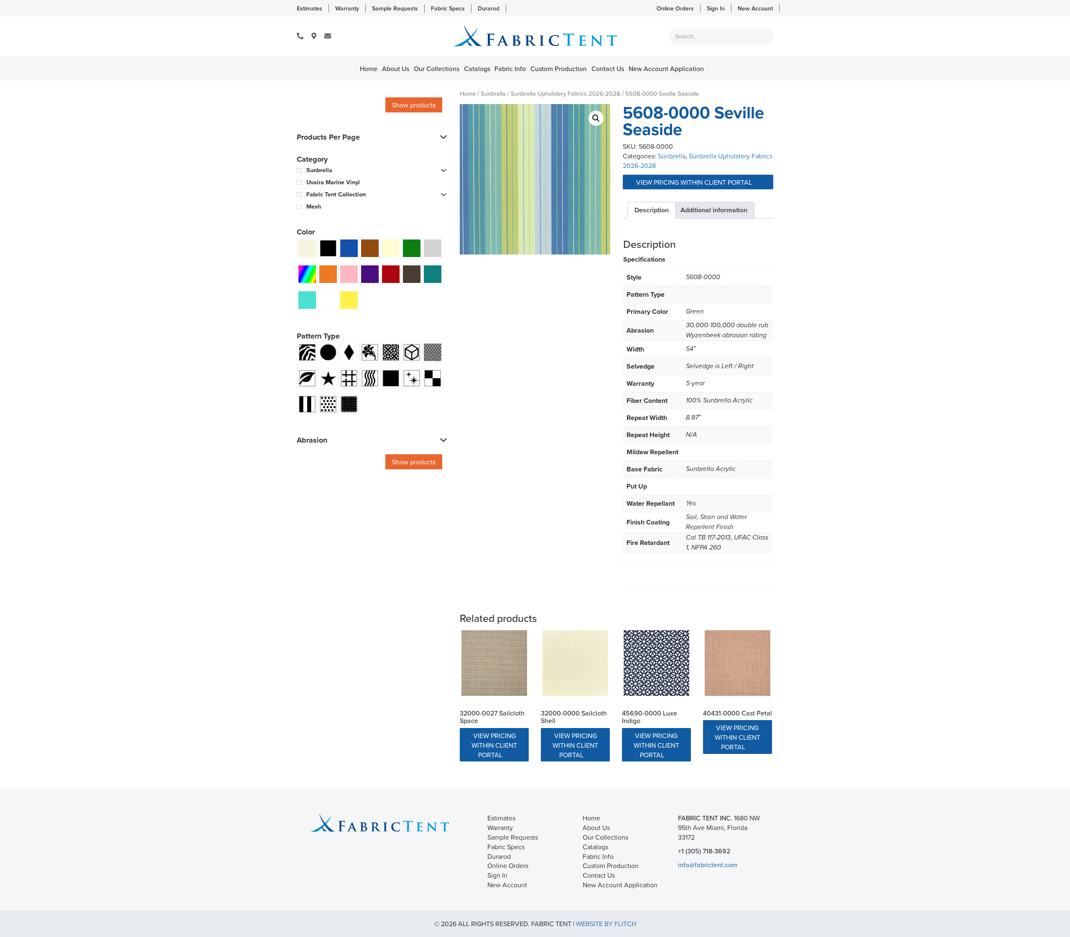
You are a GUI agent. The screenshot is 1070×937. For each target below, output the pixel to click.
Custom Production (558, 68)
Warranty (347, 8)
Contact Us (607, 68)
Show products (414, 104)
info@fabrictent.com (707, 864)
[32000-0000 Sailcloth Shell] (575, 663)
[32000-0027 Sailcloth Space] (494, 663)
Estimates (309, 8)
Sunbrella (493, 93)
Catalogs (477, 68)
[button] (596, 118)
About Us (395, 68)
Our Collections (436, 68)
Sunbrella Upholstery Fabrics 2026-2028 (565, 93)
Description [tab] (651, 210)
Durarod (488, 8)
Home (368, 68)
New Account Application (666, 68)
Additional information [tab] (713, 210)
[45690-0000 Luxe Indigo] (656, 663)
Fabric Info (510, 68)
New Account (755, 8)
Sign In (716, 8)
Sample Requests (395, 8)
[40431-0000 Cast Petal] (737, 663)
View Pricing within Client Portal (695, 182)
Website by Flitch (606, 923)
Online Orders (675, 8)
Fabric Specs (448, 8)
